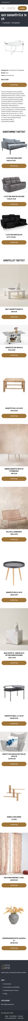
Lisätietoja (14, 85)
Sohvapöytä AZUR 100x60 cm (14, 347)
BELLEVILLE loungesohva (14, 532)
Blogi (5, 993)
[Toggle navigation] (3, 8)
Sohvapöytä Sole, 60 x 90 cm (14, 408)
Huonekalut (6, 23)
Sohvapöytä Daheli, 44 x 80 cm (14, 716)
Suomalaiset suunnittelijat (11, 987)
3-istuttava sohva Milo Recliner (14, 196)
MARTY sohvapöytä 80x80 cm (14, 309)
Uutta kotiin (7, 984)
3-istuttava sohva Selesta (14, 235)
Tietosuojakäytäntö (10, 1018)
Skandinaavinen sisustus (11, 990)
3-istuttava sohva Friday (14, 158)
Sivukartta (20, 1018)
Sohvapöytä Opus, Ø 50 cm (14, 592)
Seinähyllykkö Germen (14, 817)
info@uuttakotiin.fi (6, 2)
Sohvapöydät (16, 23)
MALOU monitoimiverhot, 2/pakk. (14, 878)
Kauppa (22, 8)
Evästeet (20, 1016)
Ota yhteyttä (13, 1016)
